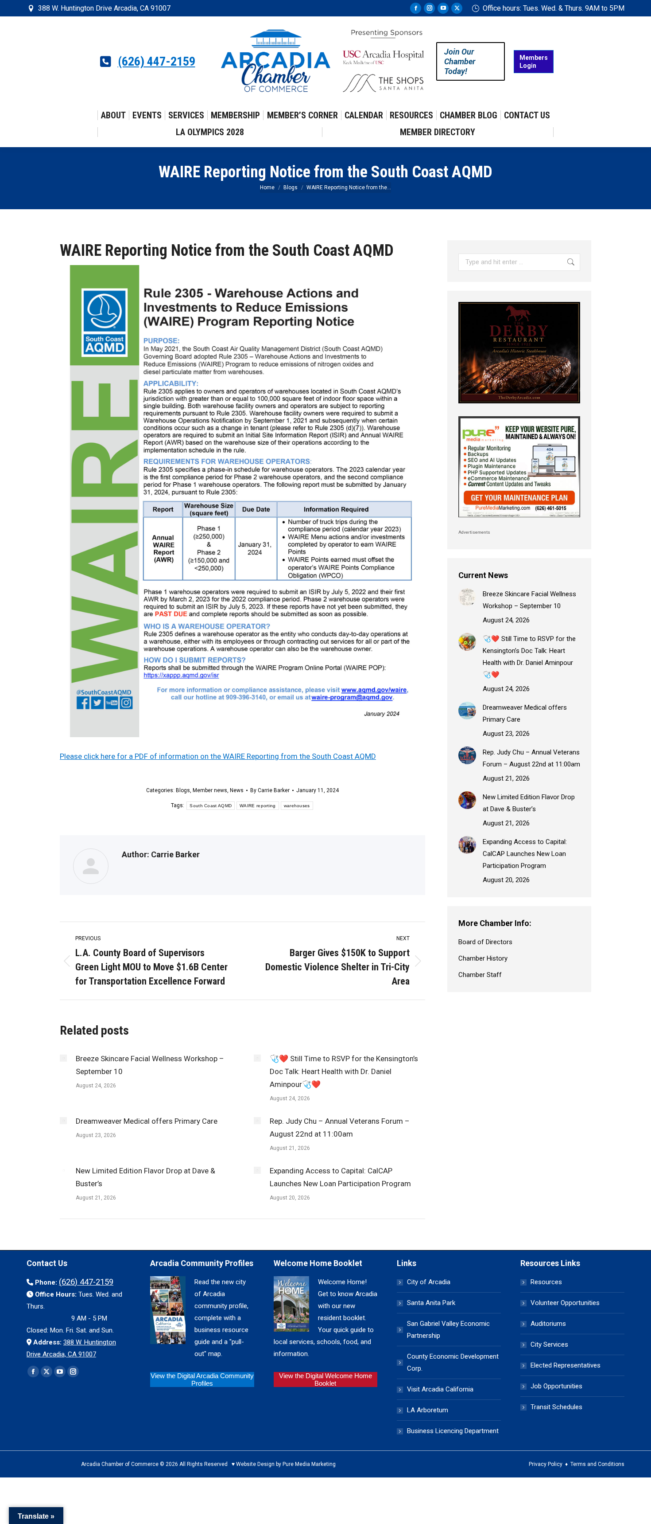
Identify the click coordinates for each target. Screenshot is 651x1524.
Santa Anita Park (431, 1303)
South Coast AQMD (211, 805)
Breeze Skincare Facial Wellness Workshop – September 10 (150, 1065)
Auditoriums (548, 1324)
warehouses (297, 805)
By (270, 790)
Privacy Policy (545, 1464)
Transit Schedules (556, 1407)
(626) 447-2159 (156, 62)
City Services (549, 1344)
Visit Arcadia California (440, 1389)
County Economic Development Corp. (453, 1362)
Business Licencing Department (453, 1431)
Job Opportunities (556, 1386)
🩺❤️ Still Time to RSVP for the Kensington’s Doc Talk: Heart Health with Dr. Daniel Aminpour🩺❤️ (344, 1071)
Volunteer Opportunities (565, 1303)
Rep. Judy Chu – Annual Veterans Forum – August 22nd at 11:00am (340, 1127)
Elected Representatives (566, 1365)
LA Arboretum (427, 1410)
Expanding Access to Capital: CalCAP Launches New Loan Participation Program (340, 1177)
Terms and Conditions (597, 1464)
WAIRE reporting (258, 805)
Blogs (183, 790)
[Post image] (63, 1058)
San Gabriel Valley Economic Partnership (448, 1330)
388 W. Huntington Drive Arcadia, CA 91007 (104, 8)
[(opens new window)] (519, 406)
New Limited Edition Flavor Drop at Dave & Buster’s (145, 1177)
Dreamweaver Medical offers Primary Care (146, 1121)
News (237, 790)
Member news (210, 790)
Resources (546, 1282)
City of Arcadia (428, 1282)
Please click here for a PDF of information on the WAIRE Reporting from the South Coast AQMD (218, 756)
